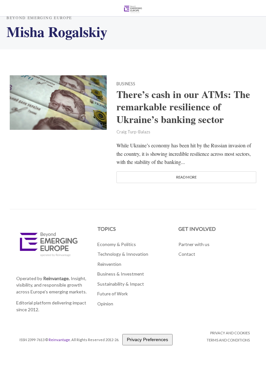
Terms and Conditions (228, 340)
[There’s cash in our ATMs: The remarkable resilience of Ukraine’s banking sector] (58, 101)
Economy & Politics (116, 244)
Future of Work (112, 293)
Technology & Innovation (122, 254)
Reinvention (109, 264)
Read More (186, 177)
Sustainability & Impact (120, 284)
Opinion (105, 303)
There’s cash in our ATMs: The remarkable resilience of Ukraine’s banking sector (183, 107)
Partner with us (194, 244)
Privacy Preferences (147, 339)
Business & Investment (120, 274)
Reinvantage (59, 340)
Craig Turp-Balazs (133, 131)
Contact (186, 254)
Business (125, 84)
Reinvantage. (56, 278)
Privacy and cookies (230, 333)
